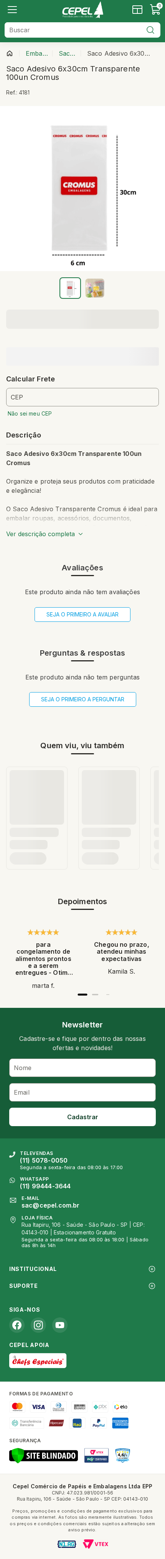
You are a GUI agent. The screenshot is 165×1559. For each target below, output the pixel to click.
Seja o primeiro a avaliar (82, 614)
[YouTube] (60, 1325)
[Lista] (12, 9)
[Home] (82, 9)
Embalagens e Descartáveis (37, 53)
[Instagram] (38, 1325)
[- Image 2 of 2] (95, 288)
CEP (17, 397)
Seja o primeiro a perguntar (82, 699)
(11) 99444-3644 (45, 1186)
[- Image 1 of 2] (70, 288)
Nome (23, 1068)
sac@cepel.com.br (50, 1205)
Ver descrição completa (40, 533)
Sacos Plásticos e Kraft (68, 53)
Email (22, 1092)
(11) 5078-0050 (44, 1160)
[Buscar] (150, 30)
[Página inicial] (9, 53)
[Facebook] (17, 1325)
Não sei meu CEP (30, 413)
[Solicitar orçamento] (137, 9)
